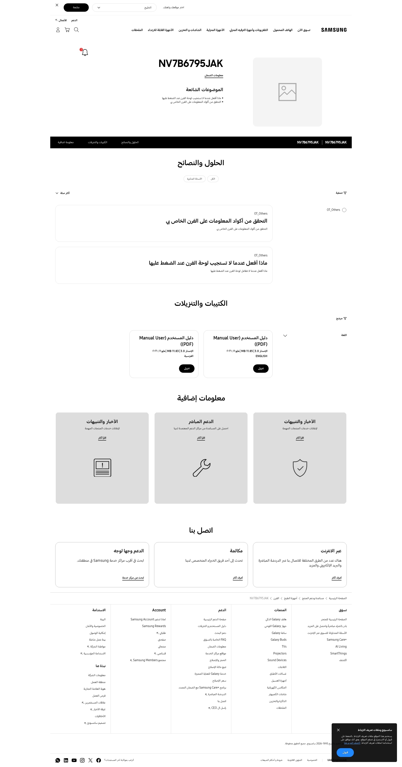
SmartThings (338, 653)
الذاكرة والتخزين (277, 701)
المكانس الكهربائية (276, 687)
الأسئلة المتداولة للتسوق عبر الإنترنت (327, 633)
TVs (284, 646)
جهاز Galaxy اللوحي (275, 626)
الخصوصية (312, 760)
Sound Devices (277, 660)
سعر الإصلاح (219, 680)
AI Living (341, 646)
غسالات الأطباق (278, 674)
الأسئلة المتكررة (194, 178)
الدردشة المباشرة (216, 694)
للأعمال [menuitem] (63, 20)
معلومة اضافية (66, 142)
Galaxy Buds (278, 640)
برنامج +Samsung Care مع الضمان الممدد (202, 687)
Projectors (279, 653)
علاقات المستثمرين (95, 702)
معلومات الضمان (214, 75)
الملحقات (281, 708)
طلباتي (162, 633)
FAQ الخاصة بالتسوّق (214, 640)
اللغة (344, 335)
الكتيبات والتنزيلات (97, 142)
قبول (345, 752)
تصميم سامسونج (96, 723)
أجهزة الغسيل (278, 680)
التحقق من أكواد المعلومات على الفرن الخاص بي (195, 102)
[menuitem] (304, 30)
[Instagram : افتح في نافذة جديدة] (82, 760)
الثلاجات (282, 667)
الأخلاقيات (100, 716)
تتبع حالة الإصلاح (217, 667)
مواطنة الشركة (98, 646)
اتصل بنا (222, 701)
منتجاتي (162, 646)
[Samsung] (334, 29)
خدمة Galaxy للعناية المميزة (210, 674)
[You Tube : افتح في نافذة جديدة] (74, 760)
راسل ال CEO (218, 708)
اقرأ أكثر (300, 438)
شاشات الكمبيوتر (277, 694)
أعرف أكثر (336, 578)
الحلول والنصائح (130, 142)
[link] (85, 52)
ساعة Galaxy (279, 633)
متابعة (76, 7)
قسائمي (161, 653)
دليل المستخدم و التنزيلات (212, 626)
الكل (213, 178)
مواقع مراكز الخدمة (215, 653)
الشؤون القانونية (294, 760)
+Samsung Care (337, 640)
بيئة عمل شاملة (97, 640)
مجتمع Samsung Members (149, 660)
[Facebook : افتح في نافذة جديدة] (98, 760)
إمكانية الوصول (98, 633)
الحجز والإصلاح (218, 660)
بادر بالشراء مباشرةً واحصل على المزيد (327, 626)
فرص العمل (99, 696)
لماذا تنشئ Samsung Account (148, 619)
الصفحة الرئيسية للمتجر (334, 619)
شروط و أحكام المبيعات (271, 760)
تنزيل (261, 368)
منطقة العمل (98, 682)
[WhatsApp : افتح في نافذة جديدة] (57, 760)
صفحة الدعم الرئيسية (215, 619)
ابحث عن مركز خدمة (133, 578)
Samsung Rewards (154, 626)
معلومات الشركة (97, 675)
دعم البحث (220, 633)
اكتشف (343, 660)
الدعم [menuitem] (74, 20)
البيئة (103, 619)
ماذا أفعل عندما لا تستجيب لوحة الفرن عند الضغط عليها (191, 98)
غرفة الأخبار (99, 709)
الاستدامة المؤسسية (94, 653)
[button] (164, 223)
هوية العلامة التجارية (95, 689)
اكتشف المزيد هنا (352, 742)
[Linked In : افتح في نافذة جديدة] (65, 760)
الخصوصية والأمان (96, 626)
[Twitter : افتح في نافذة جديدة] (90, 760)
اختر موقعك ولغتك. (173, 7)
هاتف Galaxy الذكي (275, 619)
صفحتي (162, 640)
